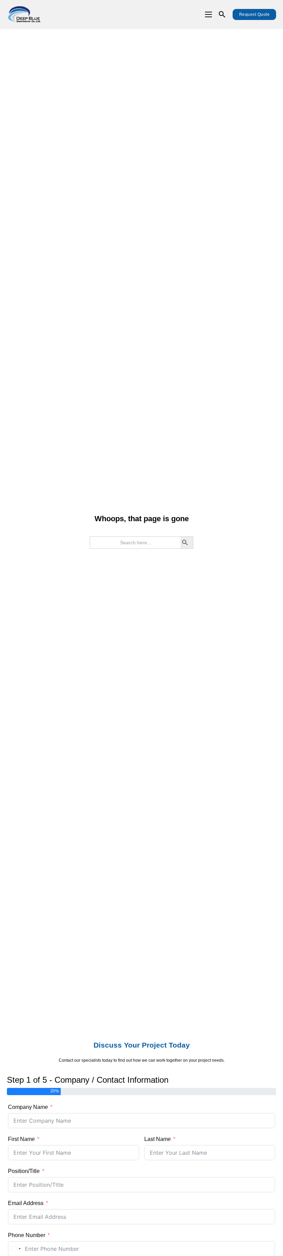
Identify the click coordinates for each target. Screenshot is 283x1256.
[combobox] (15, 1249)
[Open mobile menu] (208, 14)
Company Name (28, 1107)
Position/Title (24, 1171)
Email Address (25, 1203)
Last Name (157, 1139)
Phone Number (26, 1235)
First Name (21, 1139)
